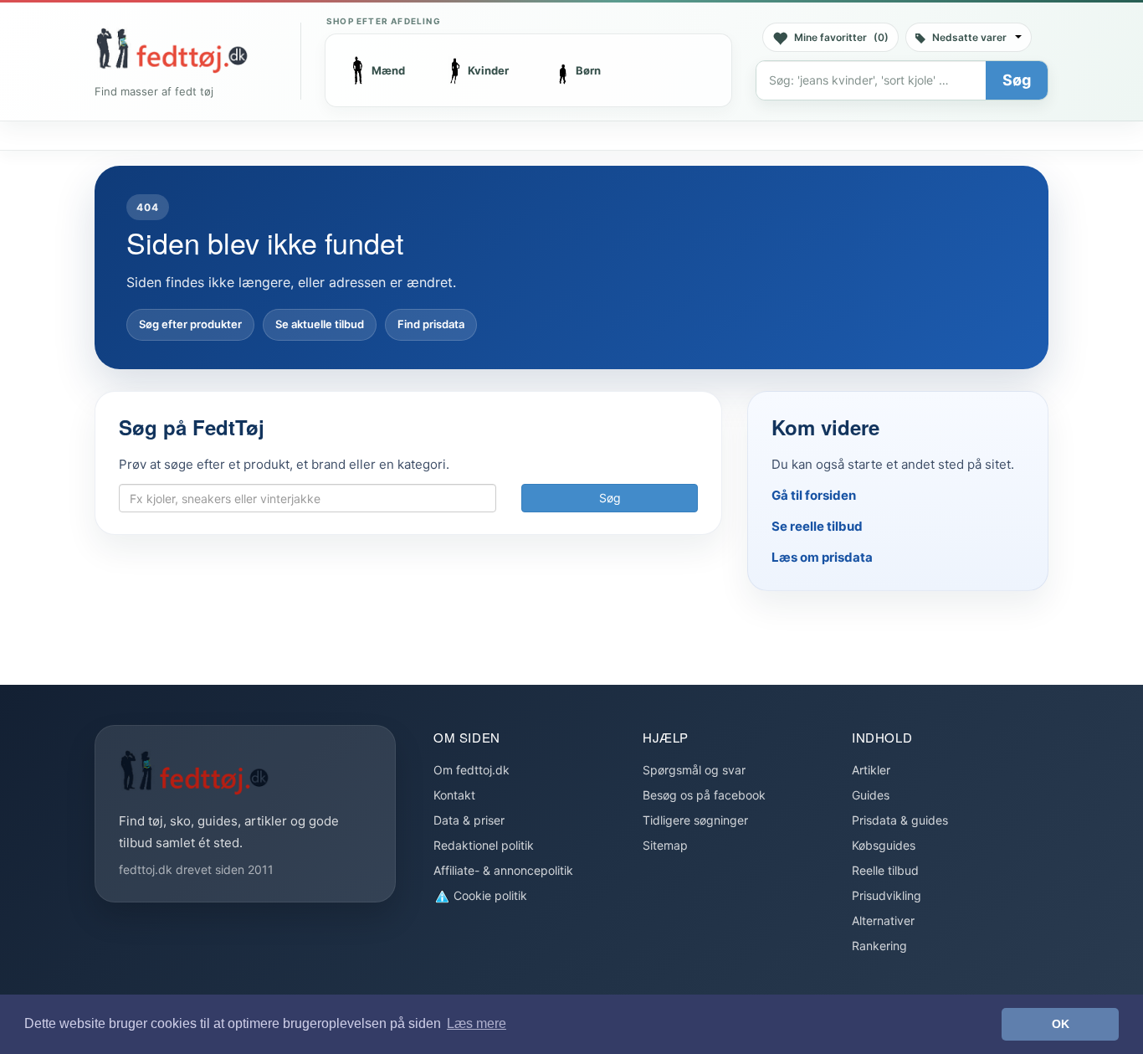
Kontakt (454, 795)
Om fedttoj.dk (471, 770)
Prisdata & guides (900, 820)
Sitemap (665, 845)
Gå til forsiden (813, 495)
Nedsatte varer (969, 37)
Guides (870, 795)
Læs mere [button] (476, 1023)
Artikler (871, 770)
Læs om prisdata (822, 557)
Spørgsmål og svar (694, 770)
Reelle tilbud (885, 870)
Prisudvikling (886, 895)
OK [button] (1060, 1024)
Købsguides (883, 845)
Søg (1016, 80)
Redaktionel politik (483, 845)
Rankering (879, 945)
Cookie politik (488, 895)
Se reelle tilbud (817, 526)
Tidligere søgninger (695, 820)
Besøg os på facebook (704, 795)
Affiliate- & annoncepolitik (503, 870)
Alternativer (883, 920)
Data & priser (469, 820)
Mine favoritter (841, 37)
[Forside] (172, 50)
